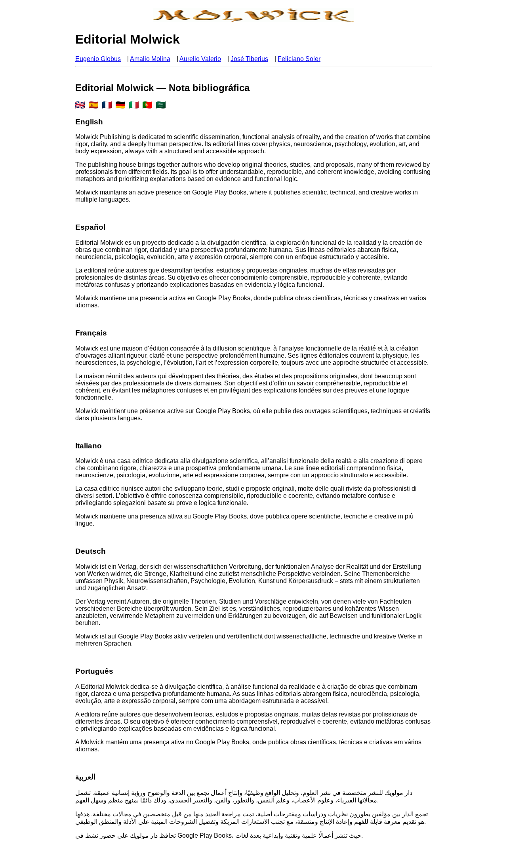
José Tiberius (249, 58)
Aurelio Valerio (200, 58)
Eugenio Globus (98, 58)
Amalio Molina (150, 58)
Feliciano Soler (299, 58)
